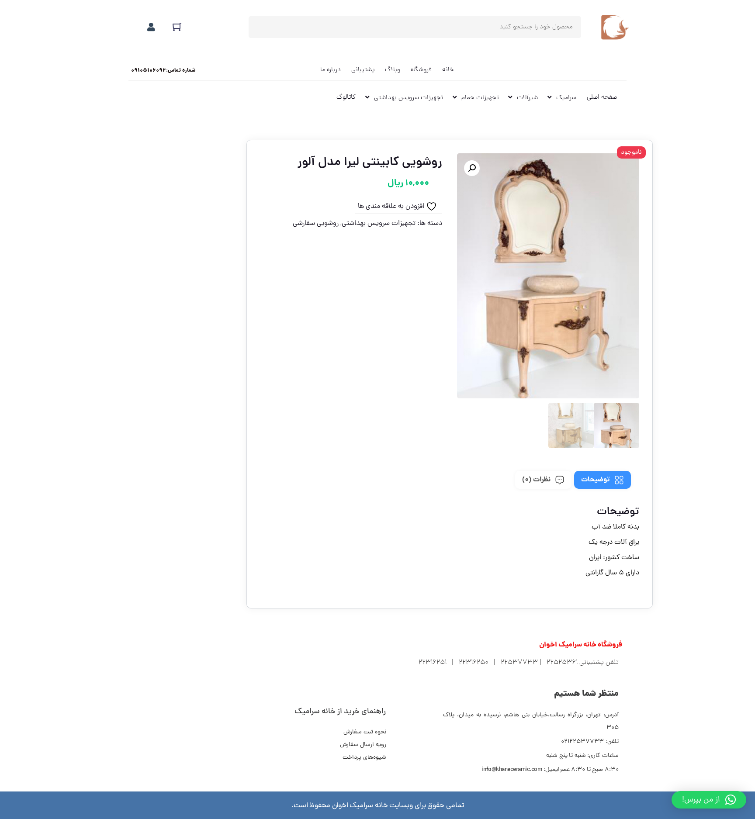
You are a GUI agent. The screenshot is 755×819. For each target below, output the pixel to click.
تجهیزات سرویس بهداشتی (408, 98)
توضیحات (595, 479)
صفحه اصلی (602, 97)
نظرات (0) (536, 479)
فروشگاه (421, 70)
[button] (163, 71)
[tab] (602, 480)
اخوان (580, 645)
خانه (448, 70)
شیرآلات (527, 98)
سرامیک (566, 98)
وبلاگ (392, 70)
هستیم (586, 694)
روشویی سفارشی (316, 223)
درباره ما (330, 70)
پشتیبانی (362, 70)
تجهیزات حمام (480, 98)
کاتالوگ (346, 97)
